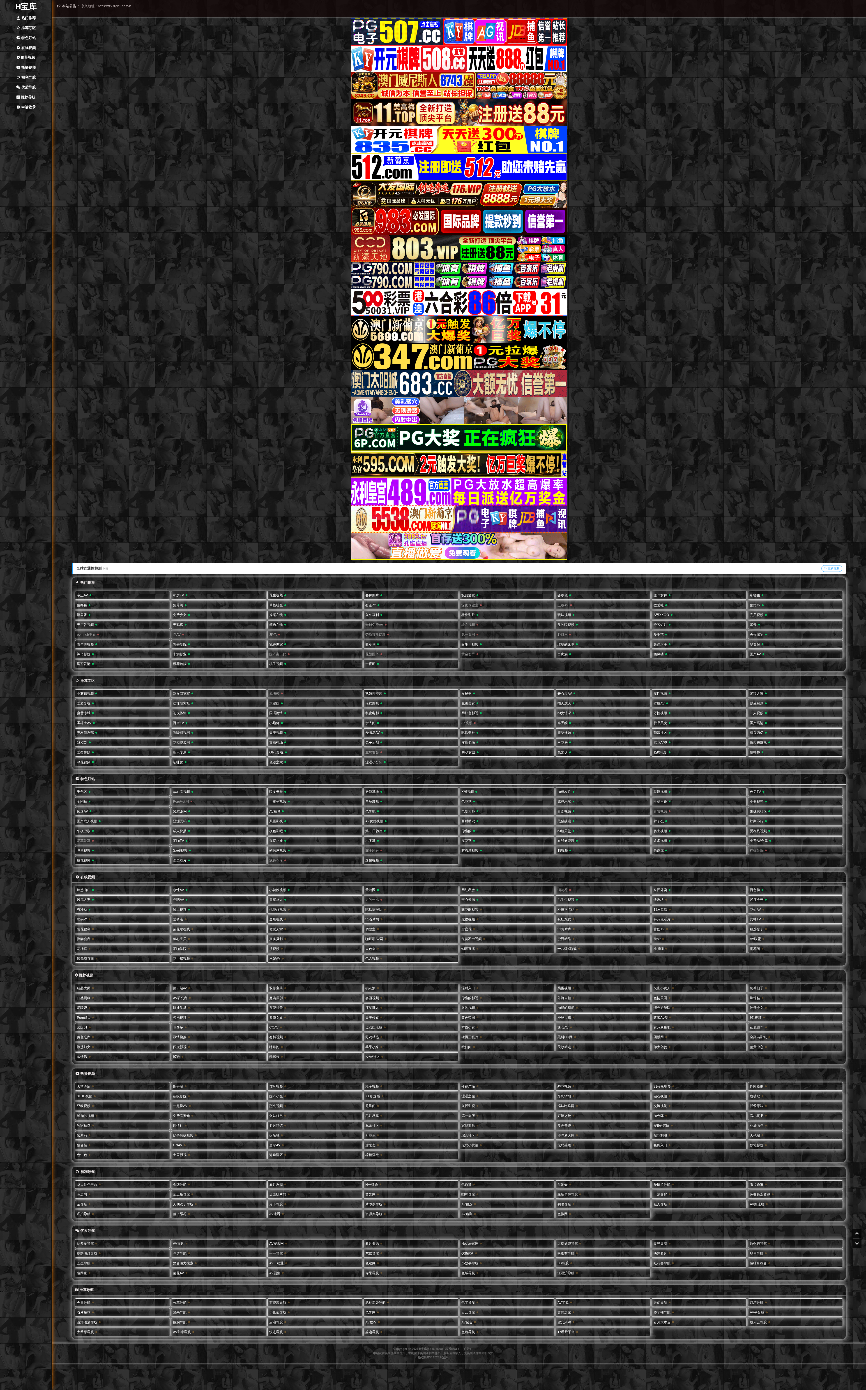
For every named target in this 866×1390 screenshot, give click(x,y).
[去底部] (856, 1243)
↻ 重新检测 (831, 568)
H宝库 (26, 6)
